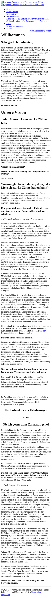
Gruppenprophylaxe (14, 26)
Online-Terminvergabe (15, 21)
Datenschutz (36, 592)
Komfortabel (11, 19)
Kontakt (9, 28)
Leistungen (11, 14)
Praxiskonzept (12, 11)
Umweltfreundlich (41, 19)
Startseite (10, 9)
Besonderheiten (12, 16)
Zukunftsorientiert (25, 19)
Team (8, 23)
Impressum (5, 594)
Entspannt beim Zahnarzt (36, 21)
